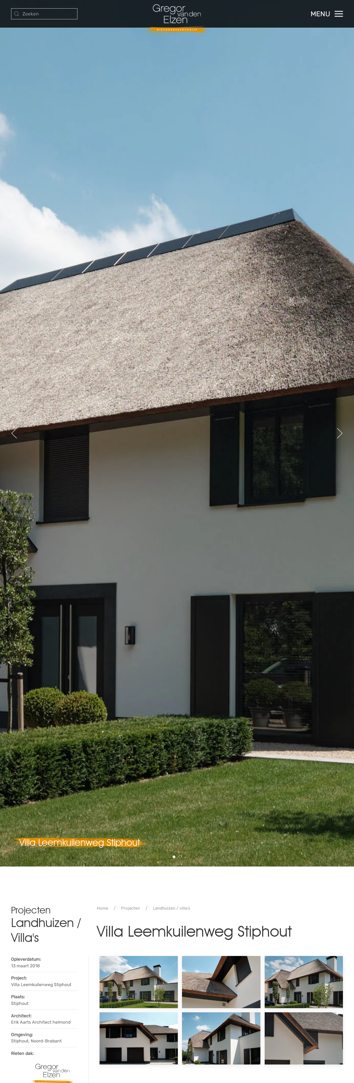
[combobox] (44, 13)
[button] (327, 14)
